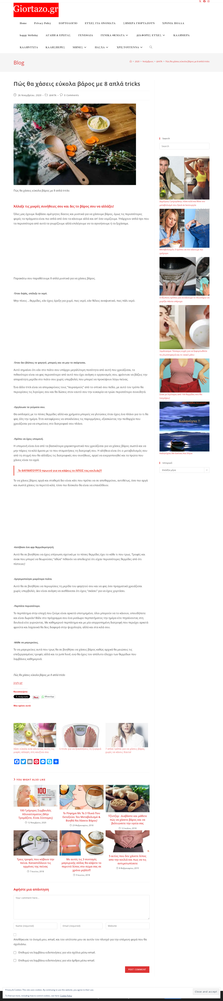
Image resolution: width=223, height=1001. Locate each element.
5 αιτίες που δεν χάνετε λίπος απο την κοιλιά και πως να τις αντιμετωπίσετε (127, 859)
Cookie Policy (66, 995)
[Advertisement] (82, 252)
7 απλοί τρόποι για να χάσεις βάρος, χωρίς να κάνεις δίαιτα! (125, 750)
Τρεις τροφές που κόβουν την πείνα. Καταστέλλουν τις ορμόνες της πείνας (35, 863)
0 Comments (71, 95)
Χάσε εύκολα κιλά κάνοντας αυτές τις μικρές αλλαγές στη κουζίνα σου (34, 750)
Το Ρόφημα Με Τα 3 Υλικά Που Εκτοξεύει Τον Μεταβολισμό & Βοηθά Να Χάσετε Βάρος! (81, 816)
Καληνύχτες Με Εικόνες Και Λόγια (175, 453)
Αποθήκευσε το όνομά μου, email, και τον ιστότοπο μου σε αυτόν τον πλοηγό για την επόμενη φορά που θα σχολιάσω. (80, 942)
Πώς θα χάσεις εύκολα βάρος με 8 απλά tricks (187, 61)
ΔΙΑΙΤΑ (52, 95)
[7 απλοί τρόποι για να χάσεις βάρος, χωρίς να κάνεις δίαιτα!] (126, 735)
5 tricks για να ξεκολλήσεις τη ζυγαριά (80, 748)
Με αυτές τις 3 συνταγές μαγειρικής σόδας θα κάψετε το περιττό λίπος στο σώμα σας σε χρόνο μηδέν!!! (81, 865)
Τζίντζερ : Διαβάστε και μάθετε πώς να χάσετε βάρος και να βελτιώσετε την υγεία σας (127, 819)
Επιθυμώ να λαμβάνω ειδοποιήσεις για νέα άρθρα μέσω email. (56, 960)
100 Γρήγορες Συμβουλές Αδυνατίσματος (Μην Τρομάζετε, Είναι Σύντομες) (35, 814)
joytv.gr (18, 683)
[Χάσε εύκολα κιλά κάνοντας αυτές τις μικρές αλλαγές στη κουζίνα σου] (35, 735)
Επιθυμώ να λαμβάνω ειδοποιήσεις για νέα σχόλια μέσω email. (57, 952)
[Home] (131, 61)
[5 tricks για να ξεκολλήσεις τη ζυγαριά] (80, 735)
